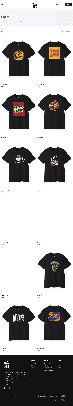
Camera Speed (40, 84)
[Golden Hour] (54, 111)
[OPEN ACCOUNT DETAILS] (61, 4)
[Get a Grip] (18, 111)
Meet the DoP (4, 242)
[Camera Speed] (54, 58)
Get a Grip (3, 137)
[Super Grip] (54, 270)
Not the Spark (40, 242)
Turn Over (3, 348)
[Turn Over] (18, 323)
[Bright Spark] (18, 58)
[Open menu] (2, 4)
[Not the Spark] (54, 217)
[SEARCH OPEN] (53, 4)
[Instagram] (9, 388)
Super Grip (39, 295)
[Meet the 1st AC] (54, 164)
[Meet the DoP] (18, 217)
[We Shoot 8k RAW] (54, 323)
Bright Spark (4, 84)
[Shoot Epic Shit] (18, 270)
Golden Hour (40, 137)
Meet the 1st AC (41, 190)
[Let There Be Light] (18, 164)
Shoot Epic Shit (4, 295)
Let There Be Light (5, 190)
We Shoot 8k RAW (41, 348)
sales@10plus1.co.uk (21, 372)
